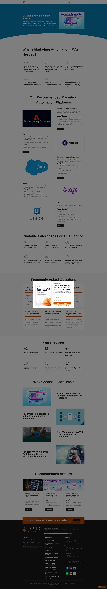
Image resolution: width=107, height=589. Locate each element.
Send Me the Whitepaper (62, 303)
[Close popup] (72, 282)
